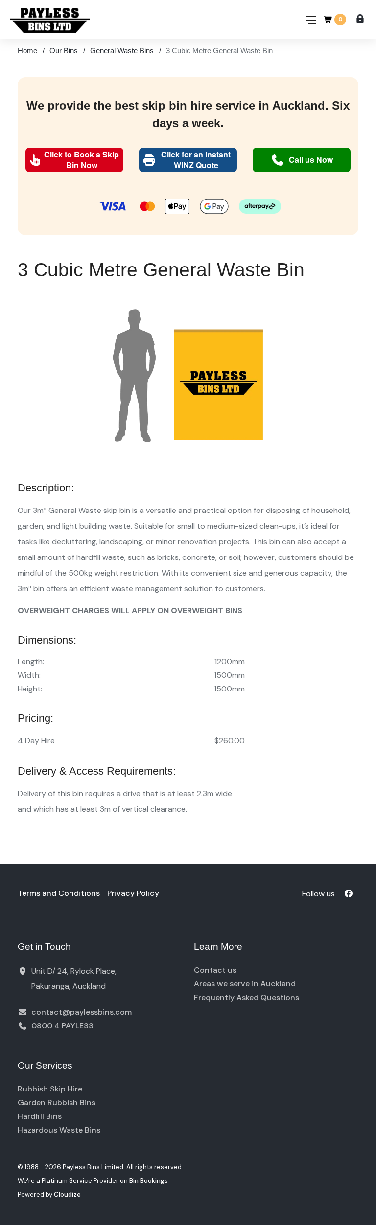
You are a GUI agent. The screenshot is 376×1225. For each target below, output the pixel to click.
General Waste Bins (122, 50)
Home (27, 50)
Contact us (215, 970)
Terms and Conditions (59, 893)
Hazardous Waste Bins (59, 1130)
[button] (74, 160)
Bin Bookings (148, 1181)
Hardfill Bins (40, 1116)
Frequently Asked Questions (246, 997)
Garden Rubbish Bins (56, 1102)
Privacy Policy (133, 893)
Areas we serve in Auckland (245, 984)
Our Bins (63, 50)
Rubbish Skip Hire (50, 1089)
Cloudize (67, 1194)
